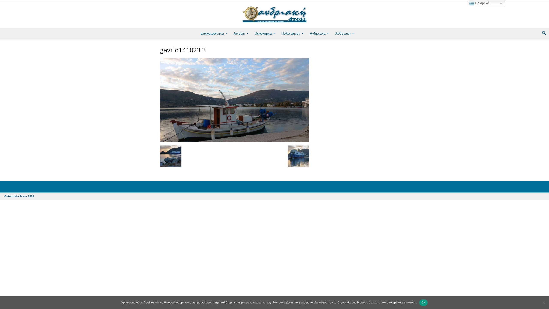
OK (423, 302)
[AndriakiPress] (274, 14)
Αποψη (239, 33)
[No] (543, 302)
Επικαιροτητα (212, 33)
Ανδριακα (318, 33)
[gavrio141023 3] (234, 141)
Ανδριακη (343, 33)
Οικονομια (263, 33)
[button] (544, 34)
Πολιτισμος (290, 33)
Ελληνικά (481, 3)
